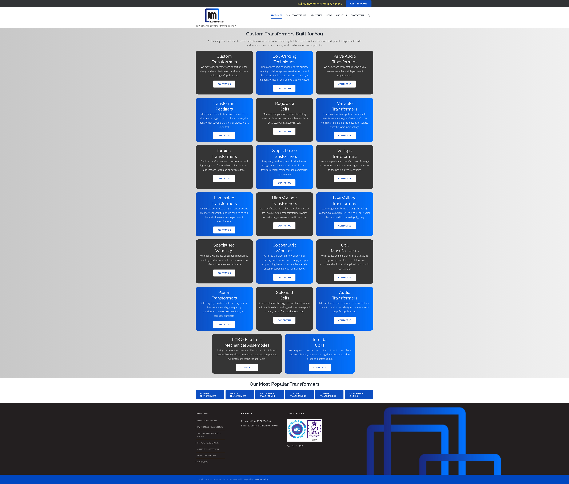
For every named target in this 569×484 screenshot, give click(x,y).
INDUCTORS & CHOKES (206, 455)
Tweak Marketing (261, 479)
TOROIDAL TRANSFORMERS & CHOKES (209, 435)
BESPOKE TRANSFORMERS (208, 443)
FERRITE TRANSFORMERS (207, 420)
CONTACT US (202, 462)
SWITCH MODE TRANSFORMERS (210, 427)
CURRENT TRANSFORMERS (208, 449)
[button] (369, 15)
